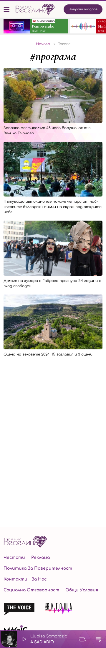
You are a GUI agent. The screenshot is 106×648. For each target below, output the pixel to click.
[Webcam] (83, 639)
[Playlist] (98, 639)
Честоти (14, 557)
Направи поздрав (83, 9)
